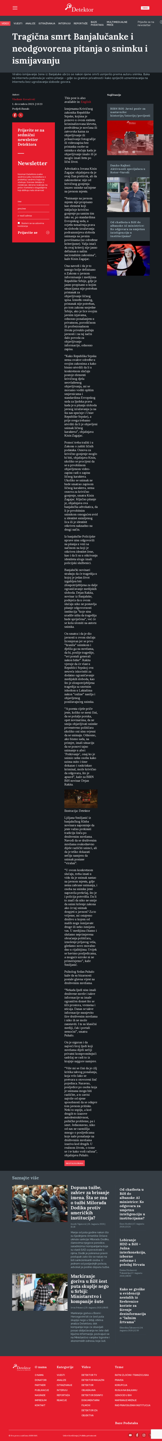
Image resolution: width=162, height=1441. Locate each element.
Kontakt (40, 1405)
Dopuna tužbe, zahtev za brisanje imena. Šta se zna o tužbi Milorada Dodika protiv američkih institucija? (90, 1203)
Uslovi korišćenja (70, 1435)
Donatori (41, 1380)
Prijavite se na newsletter (146, 23)
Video (145, 8)
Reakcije (62, 1400)
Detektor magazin (92, 1380)
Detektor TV (89, 1375)
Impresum (41, 1400)
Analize (30, 23)
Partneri (40, 1385)
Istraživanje (64, 1385)
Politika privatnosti (88, 1435)
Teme (119, 1367)
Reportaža (63, 1395)
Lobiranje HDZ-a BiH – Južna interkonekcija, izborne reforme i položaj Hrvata (133, 1252)
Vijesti (18, 23)
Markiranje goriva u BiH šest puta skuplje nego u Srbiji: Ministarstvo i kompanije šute (90, 1288)
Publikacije (42, 1390)
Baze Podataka (126, 1423)
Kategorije (65, 1367)
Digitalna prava (74, 1163)
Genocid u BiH (123, 1395)
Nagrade (40, 1395)
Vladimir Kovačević (23, 99)
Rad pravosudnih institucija (132, 1405)
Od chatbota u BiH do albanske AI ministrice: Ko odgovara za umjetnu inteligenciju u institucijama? (127, 229)
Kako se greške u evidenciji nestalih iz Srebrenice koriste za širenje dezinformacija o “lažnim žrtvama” (133, 1305)
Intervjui (64, 23)
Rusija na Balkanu (126, 1390)
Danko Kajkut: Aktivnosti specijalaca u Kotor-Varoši (127, 169)
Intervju (62, 1390)
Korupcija (121, 1385)
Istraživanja (47, 23)
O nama (41, 1367)
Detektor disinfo (92, 1395)
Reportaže (81, 23)
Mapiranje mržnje (126, 1400)
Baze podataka (97, 23)
